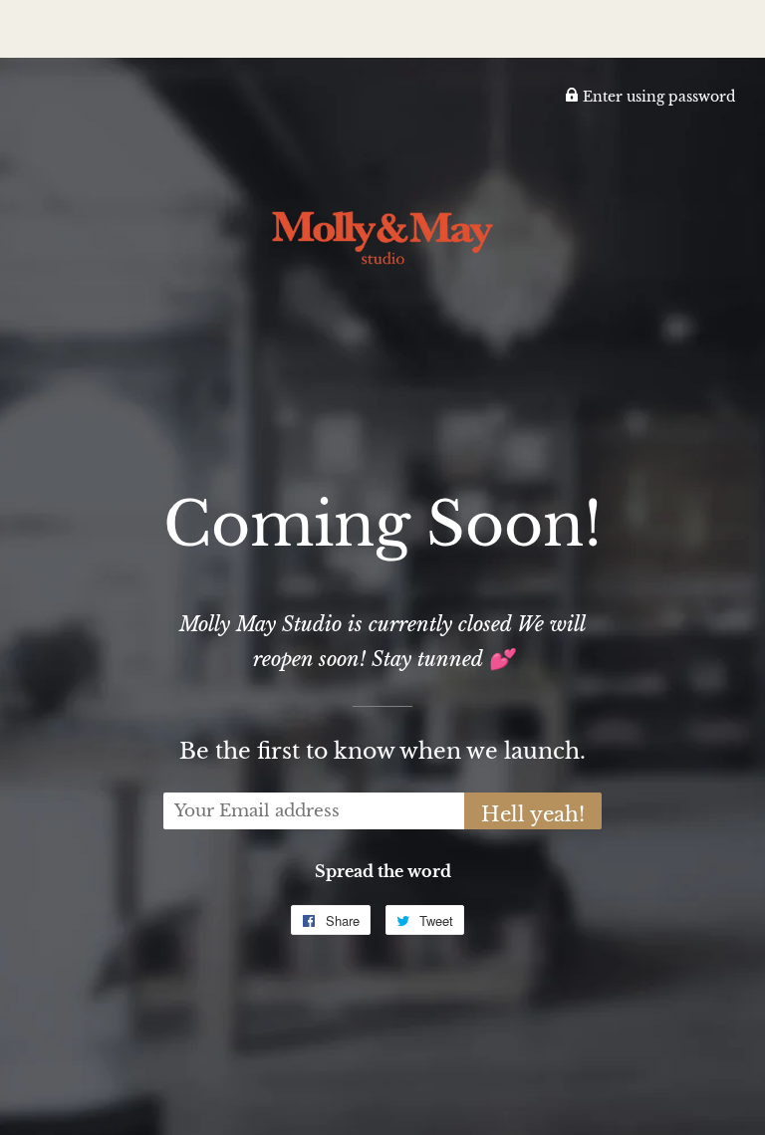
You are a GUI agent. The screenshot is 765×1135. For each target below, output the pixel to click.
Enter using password (657, 97)
